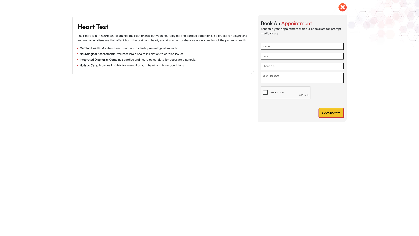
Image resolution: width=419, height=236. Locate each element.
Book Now (329, 112)
